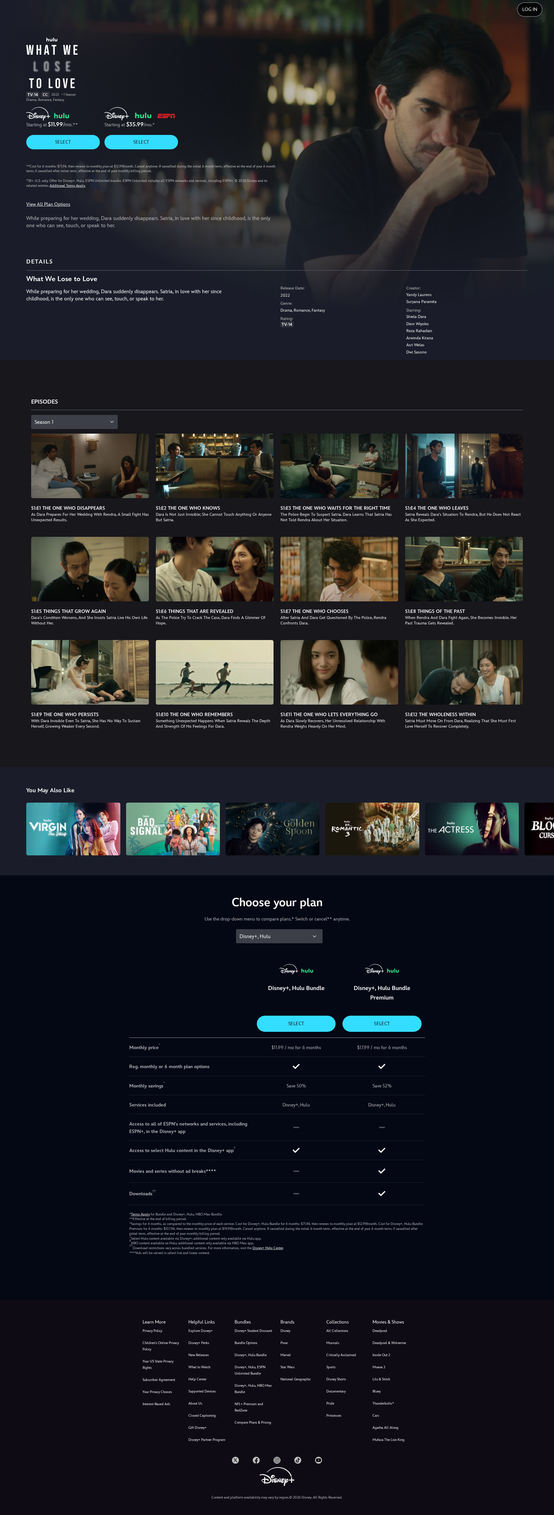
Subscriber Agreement (159, 1380)
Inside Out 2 (381, 1355)
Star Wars (287, 1367)
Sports (331, 1367)
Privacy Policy (152, 1331)
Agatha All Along (385, 1428)
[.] (235, 1460)
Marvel (285, 1355)
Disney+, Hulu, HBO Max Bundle (253, 1389)
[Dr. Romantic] (372, 829)
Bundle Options (246, 1343)
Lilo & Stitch (381, 1379)
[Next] (543, 828)
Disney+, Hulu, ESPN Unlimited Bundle (250, 1370)
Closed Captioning (202, 1416)
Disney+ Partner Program (206, 1440)
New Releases (198, 1355)
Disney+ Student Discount (253, 1331)
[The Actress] (472, 829)
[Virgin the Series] (73, 829)
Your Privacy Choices (157, 1392)
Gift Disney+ (197, 1428)
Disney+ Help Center (267, 1248)
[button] (207, 1322)
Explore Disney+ (200, 1331)
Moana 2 (379, 1367)
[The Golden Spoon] (272, 829)
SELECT (63, 142)
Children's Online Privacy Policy (161, 1346)
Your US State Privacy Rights (158, 1364)
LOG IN (529, 9)
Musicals (332, 1343)
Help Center (197, 1379)
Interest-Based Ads (156, 1404)
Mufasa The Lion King (389, 1440)
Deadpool (380, 1331)
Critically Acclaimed (341, 1355)
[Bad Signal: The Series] (173, 829)
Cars (376, 1416)
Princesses (333, 1416)
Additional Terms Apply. (67, 186)
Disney (285, 1331)
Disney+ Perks (198, 1343)
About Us (195, 1403)
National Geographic (295, 1379)
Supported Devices (202, 1391)
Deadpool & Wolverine (389, 1343)
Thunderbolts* (383, 1403)
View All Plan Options (48, 204)
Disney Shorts (336, 1379)
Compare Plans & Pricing (253, 1422)
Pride (330, 1403)
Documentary (336, 1391)
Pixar (284, 1343)
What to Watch (199, 1367)
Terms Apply (140, 1214)
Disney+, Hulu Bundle (251, 1355)
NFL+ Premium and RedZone (249, 1407)
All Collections (337, 1331)
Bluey (377, 1391)
